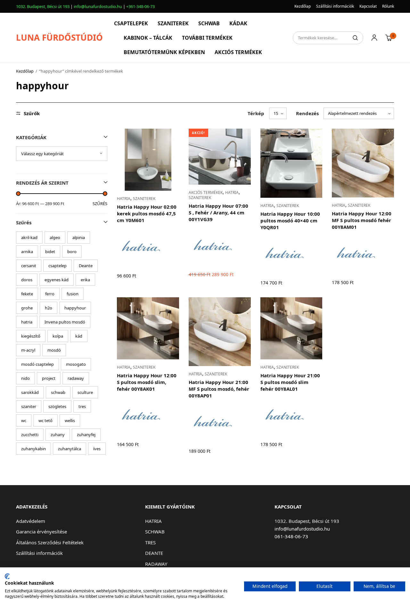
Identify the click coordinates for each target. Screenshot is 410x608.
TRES (150, 542)
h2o (48, 308)
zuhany (58, 434)
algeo (55, 237)
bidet (50, 251)
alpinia (78, 237)
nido (25, 378)
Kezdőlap (302, 6)
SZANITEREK (173, 23)
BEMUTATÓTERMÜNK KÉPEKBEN (164, 52)
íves (97, 449)
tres (82, 406)
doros (26, 280)
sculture (85, 392)
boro (72, 251)
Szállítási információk (335, 6)
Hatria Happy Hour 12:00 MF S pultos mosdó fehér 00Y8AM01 (361, 220)
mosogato (76, 364)
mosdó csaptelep (37, 364)
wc (23, 420)
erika (85, 280)
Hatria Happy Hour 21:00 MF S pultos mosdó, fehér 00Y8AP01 (219, 389)
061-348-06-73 (291, 536)
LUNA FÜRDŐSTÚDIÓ (59, 37)
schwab (58, 392)
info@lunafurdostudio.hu (98, 6)
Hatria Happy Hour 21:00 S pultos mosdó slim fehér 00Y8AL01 (290, 382)
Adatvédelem (30, 521)
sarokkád (30, 392)
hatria (26, 322)
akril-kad (29, 237)
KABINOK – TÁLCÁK (148, 37)
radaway (76, 378)
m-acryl (28, 350)
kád (78, 336)
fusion (72, 294)
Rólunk (388, 6)
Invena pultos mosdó (65, 322)
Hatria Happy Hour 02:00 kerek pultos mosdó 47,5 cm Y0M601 (146, 213)
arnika (27, 251)
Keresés (355, 37)
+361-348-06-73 (140, 6)
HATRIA (123, 198)
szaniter (28, 406)
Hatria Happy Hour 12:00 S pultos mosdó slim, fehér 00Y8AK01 (146, 382)
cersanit (28, 265)
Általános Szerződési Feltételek (50, 542)
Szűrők (32, 113)
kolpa (58, 336)
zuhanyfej (86, 434)
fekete (27, 294)
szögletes (57, 406)
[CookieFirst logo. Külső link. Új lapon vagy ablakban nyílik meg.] (7, 576)
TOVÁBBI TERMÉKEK (207, 37)
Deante (86, 265)
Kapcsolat (368, 6)
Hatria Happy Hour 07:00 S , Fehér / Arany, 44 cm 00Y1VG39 (218, 212)
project (48, 378)
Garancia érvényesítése (41, 531)
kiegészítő (30, 336)
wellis (70, 420)
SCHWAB (209, 23)
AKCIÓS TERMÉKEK (238, 52)
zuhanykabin (33, 449)
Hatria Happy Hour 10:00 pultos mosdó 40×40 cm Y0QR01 (290, 220)
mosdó (54, 350)
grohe (27, 308)
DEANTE (154, 553)
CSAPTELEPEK (131, 23)
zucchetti (29, 434)
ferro (49, 294)
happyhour (75, 308)
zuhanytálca (69, 449)
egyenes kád (57, 280)
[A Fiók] (374, 37)
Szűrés (100, 204)
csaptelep (57, 265)
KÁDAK (238, 23)
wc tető (45, 420)
